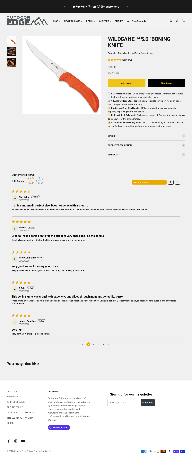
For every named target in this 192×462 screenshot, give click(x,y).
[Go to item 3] (11, 63)
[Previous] (64, 6)
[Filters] (171, 182)
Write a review (141, 182)
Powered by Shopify (42, 451)
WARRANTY (12, 396)
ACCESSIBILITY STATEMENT (20, 412)
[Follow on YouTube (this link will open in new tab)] (23, 441)
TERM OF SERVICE (16, 401)
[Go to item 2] (11, 52)
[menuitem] (56, 20)
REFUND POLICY (15, 407)
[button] (170, 20)
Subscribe (147, 402)
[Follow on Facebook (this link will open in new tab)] (9, 441)
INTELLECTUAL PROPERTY (20, 417)
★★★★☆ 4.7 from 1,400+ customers (96, 6)
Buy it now (166, 83)
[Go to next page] (109, 344)
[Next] (127, 6)
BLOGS (10, 423)
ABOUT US (12, 391)
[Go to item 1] (11, 40)
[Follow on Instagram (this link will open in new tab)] (16, 441)
